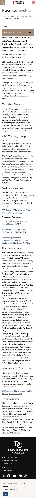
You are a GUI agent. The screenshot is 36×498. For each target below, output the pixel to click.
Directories (8, 471)
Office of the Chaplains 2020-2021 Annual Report (15, 222)
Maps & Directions (10, 460)
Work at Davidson (10, 457)
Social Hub (8, 468)
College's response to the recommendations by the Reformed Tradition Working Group (15, 240)
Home (4, 16)
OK (6, 494)
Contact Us (8, 463)
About (13, 16)
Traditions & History (27, 16)
